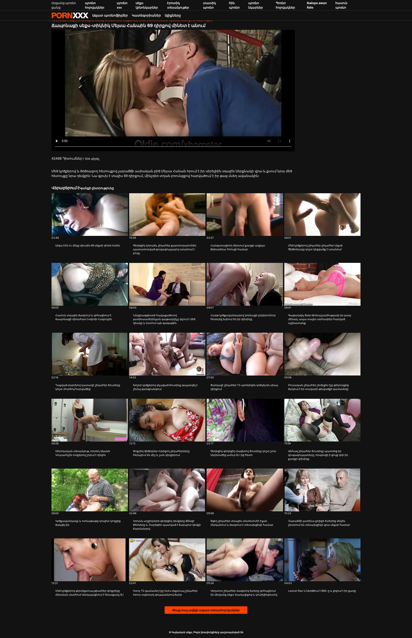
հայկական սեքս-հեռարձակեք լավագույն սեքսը (70, 15)
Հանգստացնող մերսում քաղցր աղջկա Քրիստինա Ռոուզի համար (238, 247)
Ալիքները (173, 15)
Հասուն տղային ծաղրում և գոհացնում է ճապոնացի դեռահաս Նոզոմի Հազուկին (83, 317)
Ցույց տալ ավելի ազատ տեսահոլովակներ (206, 610)
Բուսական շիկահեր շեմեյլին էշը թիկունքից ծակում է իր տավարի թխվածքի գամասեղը (318, 387)
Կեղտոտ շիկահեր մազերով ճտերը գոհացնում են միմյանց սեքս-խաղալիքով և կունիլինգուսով (244, 592)
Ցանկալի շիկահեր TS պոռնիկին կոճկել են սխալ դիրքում (244, 387)
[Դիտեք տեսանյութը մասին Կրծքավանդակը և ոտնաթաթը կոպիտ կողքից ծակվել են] (90, 490)
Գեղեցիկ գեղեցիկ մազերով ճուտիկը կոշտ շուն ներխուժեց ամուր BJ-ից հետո (243, 453)
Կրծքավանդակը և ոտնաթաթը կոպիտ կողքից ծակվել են (88, 522)
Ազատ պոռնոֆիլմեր (110, 15)
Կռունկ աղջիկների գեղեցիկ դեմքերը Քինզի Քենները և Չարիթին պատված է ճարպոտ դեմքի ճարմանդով (167, 524)
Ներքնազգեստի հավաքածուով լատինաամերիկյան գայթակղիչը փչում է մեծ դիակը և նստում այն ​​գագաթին (164, 319)
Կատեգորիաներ (146, 15)
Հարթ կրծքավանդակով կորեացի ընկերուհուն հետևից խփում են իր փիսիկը (243, 317)
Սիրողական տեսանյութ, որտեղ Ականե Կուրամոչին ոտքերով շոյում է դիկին (82, 453)
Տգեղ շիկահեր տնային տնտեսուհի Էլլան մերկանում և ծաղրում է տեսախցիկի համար (242, 522)
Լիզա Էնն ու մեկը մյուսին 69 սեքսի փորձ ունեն (87, 245)
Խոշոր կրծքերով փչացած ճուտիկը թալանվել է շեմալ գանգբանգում (165, 387)
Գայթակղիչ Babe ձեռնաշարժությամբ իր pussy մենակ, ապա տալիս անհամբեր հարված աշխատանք (319, 319)
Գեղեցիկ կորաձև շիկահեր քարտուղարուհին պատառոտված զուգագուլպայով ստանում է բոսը (164, 249)
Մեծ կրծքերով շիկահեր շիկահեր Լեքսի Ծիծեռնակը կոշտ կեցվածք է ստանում (315, 247)
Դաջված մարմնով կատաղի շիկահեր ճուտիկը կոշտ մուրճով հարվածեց (87, 387)
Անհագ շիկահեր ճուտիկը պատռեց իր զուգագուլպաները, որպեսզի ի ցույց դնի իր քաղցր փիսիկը (318, 454)
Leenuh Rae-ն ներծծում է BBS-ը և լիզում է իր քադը (322, 590)
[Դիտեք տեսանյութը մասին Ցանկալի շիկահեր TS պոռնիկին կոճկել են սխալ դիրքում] (245, 354)
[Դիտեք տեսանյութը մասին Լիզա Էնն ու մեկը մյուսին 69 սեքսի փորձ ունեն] (90, 214)
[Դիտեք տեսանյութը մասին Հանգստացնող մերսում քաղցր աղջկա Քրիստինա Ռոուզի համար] (245, 214)
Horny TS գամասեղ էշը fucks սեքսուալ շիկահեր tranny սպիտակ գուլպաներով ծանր (165, 592)
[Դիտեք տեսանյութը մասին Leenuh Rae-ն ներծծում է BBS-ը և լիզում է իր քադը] (322, 559)
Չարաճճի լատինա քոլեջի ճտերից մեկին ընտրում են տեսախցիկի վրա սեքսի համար (319, 522)
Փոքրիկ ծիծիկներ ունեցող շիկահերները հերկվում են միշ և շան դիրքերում (161, 453)
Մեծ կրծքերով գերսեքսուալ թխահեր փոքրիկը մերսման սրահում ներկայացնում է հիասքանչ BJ (89, 592)
